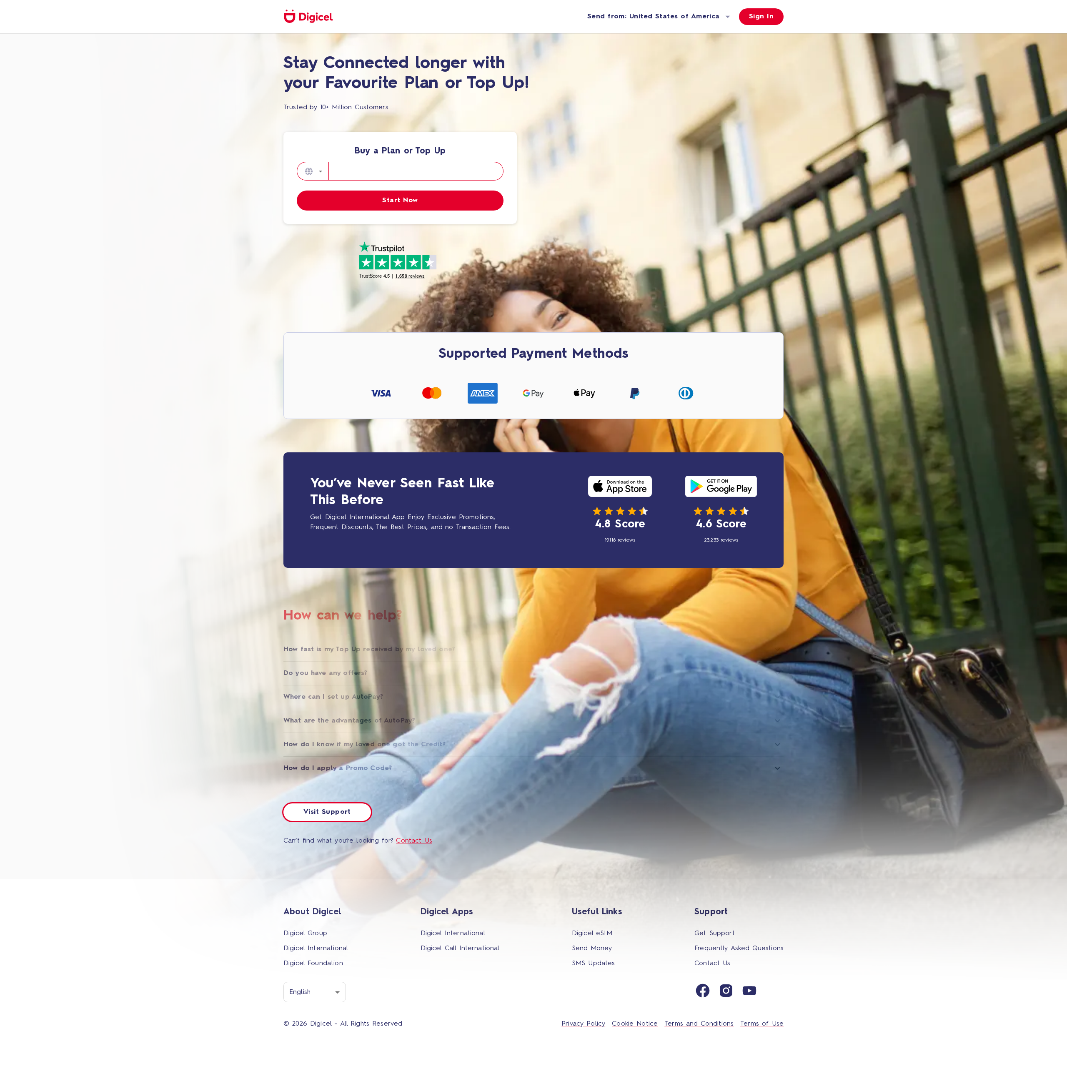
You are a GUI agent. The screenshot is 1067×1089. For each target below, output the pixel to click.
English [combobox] (300, 992)
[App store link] (620, 488)
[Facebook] (702, 992)
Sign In (761, 16)
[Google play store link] (721, 488)
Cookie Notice (635, 1024)
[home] (308, 17)
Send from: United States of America (653, 16)
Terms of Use (762, 1024)
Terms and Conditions (699, 1024)
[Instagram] (726, 992)
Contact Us (414, 841)
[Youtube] (749, 992)
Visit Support (327, 812)
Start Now (400, 200)
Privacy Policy (583, 1024)
